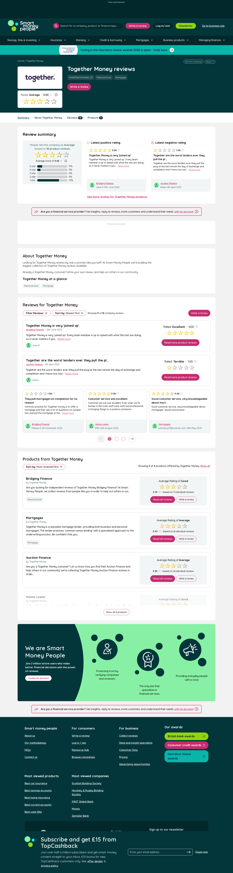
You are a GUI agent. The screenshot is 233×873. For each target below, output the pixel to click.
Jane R (99, 187)
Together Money (34, 60)
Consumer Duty (128, 750)
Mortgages (164, 424)
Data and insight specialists (135, 742)
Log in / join (79, 742)
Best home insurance (37, 797)
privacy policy (49, 865)
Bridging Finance (105, 183)
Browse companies (83, 757)
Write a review (138, 25)
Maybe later (201, 852)
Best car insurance (36, 783)
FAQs (28, 750)
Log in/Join (163, 25)
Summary (23, 117)
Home (21, 60)
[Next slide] (132, 439)
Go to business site (213, 25)
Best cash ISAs (33, 811)
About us (30, 735)
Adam (163, 187)
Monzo (76, 808)
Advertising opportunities (134, 764)
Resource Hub (80, 750)
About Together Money (48, 117)
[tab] (109, 439)
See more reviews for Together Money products (117, 196)
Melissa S (36, 428)
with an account (183, 211)
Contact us (31, 757)
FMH (97, 428)
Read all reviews (162, 499)
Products (95, 117)
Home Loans (102, 424)
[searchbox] (88, 26)
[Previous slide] (101, 439)
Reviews (74, 117)
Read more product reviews (180, 342)
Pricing (123, 757)
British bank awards (181, 736)
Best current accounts (38, 804)
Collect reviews (128, 735)
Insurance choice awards (179, 756)
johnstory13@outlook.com (172, 428)
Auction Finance (169, 183)
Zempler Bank (80, 815)
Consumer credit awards (184, 745)
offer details (95, 861)
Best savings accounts (38, 790)
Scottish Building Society (86, 783)
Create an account (38, 678)
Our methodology (35, 742)
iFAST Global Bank (82, 801)
